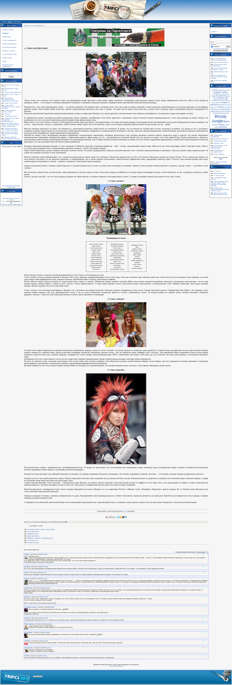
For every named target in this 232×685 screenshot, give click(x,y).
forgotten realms (220, 92)
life (212, 90)
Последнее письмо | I (11, 116)
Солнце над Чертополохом (13, 92)
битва (222, 111)
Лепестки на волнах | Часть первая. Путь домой (9, 129)
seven (220, 107)
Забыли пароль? (224, 48)
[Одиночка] (28, 649)
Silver (219, 94)
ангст (215, 107)
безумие (228, 111)
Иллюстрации (6, 36)
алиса (216, 127)
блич (213, 111)
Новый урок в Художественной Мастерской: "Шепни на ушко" (220, 189)
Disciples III (221, 96)
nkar (212, 107)
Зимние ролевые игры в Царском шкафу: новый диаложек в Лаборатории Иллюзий (220, 183)
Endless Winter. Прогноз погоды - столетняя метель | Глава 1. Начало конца (10, 125)
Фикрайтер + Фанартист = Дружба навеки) (40, 538)
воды (222, 124)
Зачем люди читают (33, 531)
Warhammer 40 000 (224, 105)
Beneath (219, 113)
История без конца (33, 542)
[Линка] (28, 642)
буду (213, 102)
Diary (213, 109)
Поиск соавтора (219, 154)
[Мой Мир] (123, 517)
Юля (49, 522)
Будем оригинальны (33, 536)
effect (219, 100)
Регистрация (114, 666)
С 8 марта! (217, 171)
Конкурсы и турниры (8, 51)
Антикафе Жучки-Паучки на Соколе (11, 199)
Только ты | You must (11, 103)
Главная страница (7, 29)
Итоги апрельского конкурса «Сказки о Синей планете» (219, 77)
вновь (216, 90)
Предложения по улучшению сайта (217, 151)
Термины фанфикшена (9, 43)
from (225, 107)
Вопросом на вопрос (220, 141)
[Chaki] (28, 580)
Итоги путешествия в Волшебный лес (219, 65)
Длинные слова (218, 143)
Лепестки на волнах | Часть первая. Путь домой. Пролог (9, 133)
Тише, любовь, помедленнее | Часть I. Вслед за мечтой (10, 107)
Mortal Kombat (223, 99)
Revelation (214, 100)
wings (227, 113)
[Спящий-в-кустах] (28, 609)
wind (223, 113)
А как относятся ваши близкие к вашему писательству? (219, 147)
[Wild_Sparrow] (28, 626)
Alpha (229, 107)
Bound (227, 94)
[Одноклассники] (121, 517)
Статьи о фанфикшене (9, 40)
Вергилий (216, 99)
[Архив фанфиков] (216, 677)
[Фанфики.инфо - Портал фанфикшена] (17, 677)
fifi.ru (3, 201)
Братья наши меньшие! (221, 62)
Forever (227, 100)
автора (124, 511)
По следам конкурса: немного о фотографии (40, 529)
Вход (120, 666)
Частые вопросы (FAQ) (9, 54)
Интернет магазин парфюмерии (8, 65)
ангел (222, 109)
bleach (227, 109)
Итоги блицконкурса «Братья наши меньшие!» (219, 59)
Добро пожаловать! (220, 173)
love (218, 125)
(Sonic (228, 90)
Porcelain (215, 94)
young (228, 96)
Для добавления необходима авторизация (11, 186)
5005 (220, 159)
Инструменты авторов (9, 47)
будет (217, 109)
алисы (227, 125)
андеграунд (222, 90)
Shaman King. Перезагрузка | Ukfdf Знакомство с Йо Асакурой (9, 99)
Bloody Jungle (219, 118)
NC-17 (215, 97)
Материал (44, 554)
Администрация (7, 58)
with (216, 102)
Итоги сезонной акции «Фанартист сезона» (219, 68)
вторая (213, 96)
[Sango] (28, 556)
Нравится (214, 31)
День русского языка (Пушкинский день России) (219, 193)
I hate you (7, 114)
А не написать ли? (32, 540)
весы (219, 102)
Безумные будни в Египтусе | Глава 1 (8, 111)
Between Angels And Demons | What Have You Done (10, 137)
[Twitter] (118, 517)
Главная (26, 25)
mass (223, 100)
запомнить (216, 46)
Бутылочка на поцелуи (221, 139)
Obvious (218, 111)
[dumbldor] (28, 634)
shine (223, 94)
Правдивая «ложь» (33, 533)
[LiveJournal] (126, 517)
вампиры (223, 127)
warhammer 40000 (222, 97)
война (214, 125)
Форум (4, 61)
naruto (215, 113)
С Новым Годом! (219, 175)
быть (226, 121)
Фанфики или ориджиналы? (216, 135)
